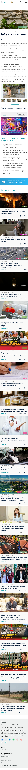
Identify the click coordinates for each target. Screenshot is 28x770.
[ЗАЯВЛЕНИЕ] (14, 227)
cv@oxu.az (4, 749)
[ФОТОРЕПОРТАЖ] (14, 544)
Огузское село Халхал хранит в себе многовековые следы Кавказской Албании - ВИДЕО (13, 171)
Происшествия (5, 328)
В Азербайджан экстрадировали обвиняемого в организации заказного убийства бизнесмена (14, 145)
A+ (4, 40)
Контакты (3, 762)
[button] (25, 100)
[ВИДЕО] (14, 200)
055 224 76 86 (5, 756)
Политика (3, 503)
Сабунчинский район (21, 108)
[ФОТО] (14, 371)
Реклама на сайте (6, 760)
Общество (3, 216)
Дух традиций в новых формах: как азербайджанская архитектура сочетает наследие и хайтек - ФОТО (15, 152)
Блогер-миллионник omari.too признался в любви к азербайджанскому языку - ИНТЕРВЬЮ (15, 158)
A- (1, 39)
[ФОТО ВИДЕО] (14, 484)
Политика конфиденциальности (9, 765)
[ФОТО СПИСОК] (14, 253)
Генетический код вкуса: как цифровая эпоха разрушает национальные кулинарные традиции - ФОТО (14, 165)
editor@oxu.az (4, 754)
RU (21, 2)
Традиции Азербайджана (8, 108)
